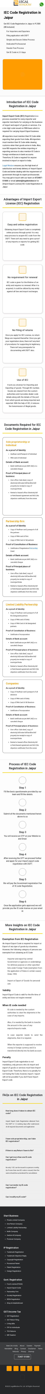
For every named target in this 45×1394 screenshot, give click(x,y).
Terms (40, 1349)
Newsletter (8, 1349)
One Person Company (14, 1224)
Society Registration (14, 1295)
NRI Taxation (11, 1335)
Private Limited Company (16, 1220)
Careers (29, 1346)
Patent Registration (13, 1267)
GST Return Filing (13, 1320)
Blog (16, 1349)
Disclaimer (32, 1349)
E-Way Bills (11, 1324)
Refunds (16, 1351)
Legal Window (8, 165)
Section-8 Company (14, 1235)
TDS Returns (11, 1331)
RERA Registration (13, 1299)
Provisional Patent (13, 1263)
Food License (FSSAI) (15, 1284)
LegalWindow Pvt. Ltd (17, 1386)
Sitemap (31, 1351)
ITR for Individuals (13, 1327)
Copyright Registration (15, 1260)
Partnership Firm (12, 1292)
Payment (37, 1346)
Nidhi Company (12, 1231)
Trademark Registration (15, 1252)
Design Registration (14, 1271)
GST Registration (13, 1316)
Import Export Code (14, 1288)
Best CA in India (12, 1346)
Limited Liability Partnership (17, 1228)
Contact (23, 1349)
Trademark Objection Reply (16, 1256)
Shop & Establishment (15, 1303)
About (22, 1346)
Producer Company (14, 1239)
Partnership (34, 548)
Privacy (23, 1351)
